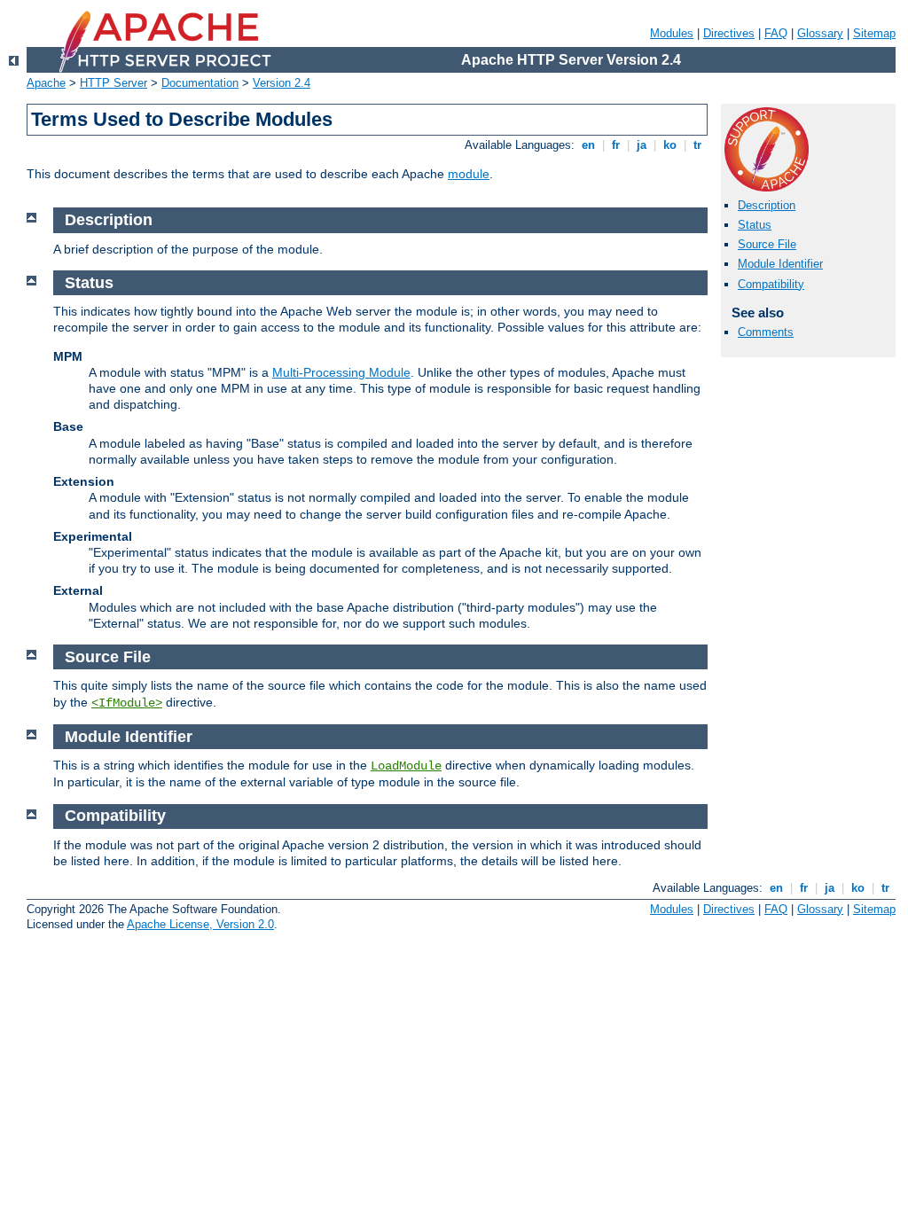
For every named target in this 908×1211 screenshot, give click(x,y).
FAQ (775, 33)
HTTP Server (113, 83)
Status (754, 224)
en (588, 145)
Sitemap (874, 33)
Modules (671, 33)
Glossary (820, 33)
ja (641, 145)
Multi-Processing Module (341, 372)
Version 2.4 (281, 83)
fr (615, 145)
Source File (767, 244)
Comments (766, 332)
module (468, 174)
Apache (46, 83)
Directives (729, 33)
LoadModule (406, 766)
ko (670, 145)
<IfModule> (126, 703)
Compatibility (771, 284)
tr (697, 145)
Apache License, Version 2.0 (200, 924)
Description (766, 205)
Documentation (200, 83)
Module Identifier (780, 263)
